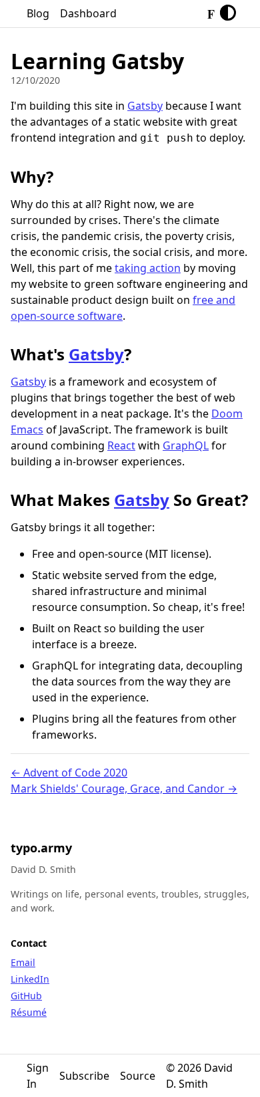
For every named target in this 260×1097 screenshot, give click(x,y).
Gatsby (145, 105)
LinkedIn (30, 979)
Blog (38, 13)
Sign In (38, 1075)
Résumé (29, 1012)
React (121, 445)
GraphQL (186, 445)
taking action (148, 268)
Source (137, 1075)
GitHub (26, 995)
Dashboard (88, 13)
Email (23, 962)
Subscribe (84, 1075)
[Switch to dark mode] (228, 13)
